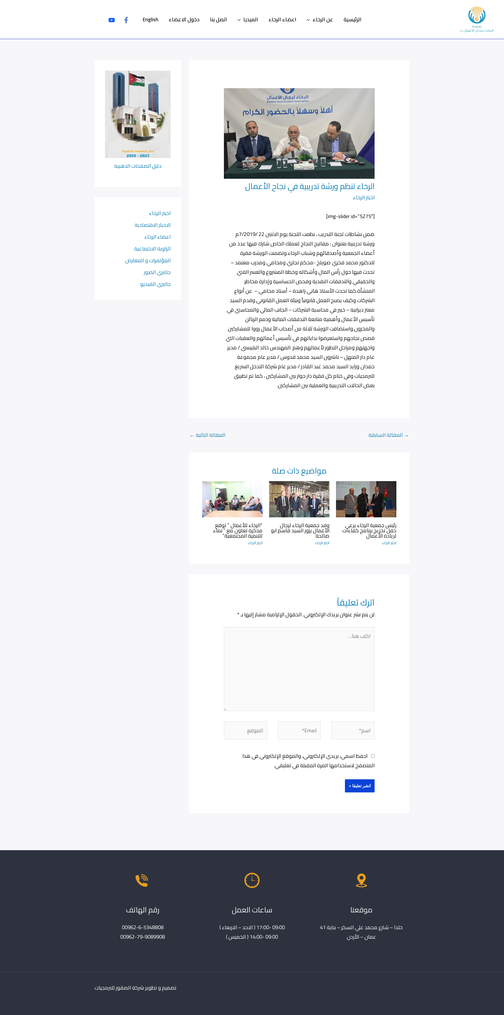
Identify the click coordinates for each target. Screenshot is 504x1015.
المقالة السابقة (389, 435)
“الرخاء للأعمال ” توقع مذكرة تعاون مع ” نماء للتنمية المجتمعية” (237, 530)
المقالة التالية (207, 435)
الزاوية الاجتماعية (152, 248)
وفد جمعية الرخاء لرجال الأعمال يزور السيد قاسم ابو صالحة (300, 530)
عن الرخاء (323, 19)
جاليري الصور (157, 272)
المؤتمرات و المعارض (148, 260)
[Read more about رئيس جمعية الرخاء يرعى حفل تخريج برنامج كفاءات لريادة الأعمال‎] (366, 498)
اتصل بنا (218, 19)
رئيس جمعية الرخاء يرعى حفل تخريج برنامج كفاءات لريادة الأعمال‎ (369, 530)
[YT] (111, 20)
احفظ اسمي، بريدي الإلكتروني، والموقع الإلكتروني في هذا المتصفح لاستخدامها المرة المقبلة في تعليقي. (308, 760)
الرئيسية (352, 19)
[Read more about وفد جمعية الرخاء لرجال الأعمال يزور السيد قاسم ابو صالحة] (299, 498)
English (150, 19)
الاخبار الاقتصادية (153, 225)
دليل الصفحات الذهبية (137, 166)
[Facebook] (126, 20)
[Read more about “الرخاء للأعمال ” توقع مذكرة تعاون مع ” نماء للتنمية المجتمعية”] (232, 498)
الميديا (250, 19)
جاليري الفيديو (155, 284)
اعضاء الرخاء (282, 19)
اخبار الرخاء (364, 197)
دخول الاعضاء (184, 19)
